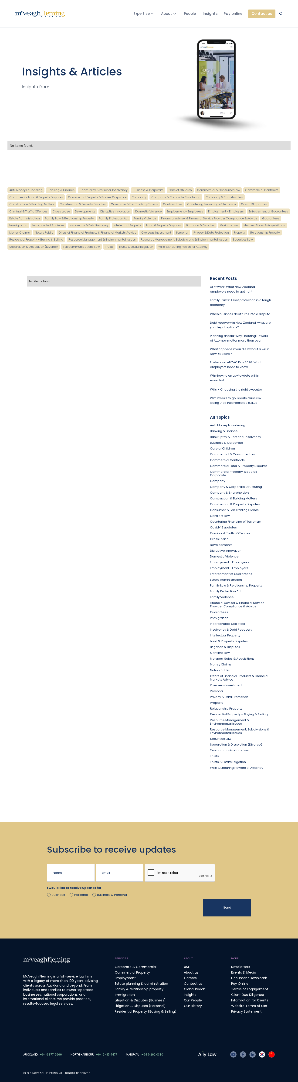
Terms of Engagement (249, 989)
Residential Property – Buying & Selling (239, 714)
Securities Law (220, 738)
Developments (221, 545)
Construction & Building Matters (233, 498)
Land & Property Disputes (229, 641)
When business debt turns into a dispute (240, 314)
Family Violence (222, 597)
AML (187, 967)
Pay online (233, 13)
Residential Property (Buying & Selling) (145, 1011)
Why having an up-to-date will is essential (234, 377)
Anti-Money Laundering (227, 425)
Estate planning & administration (141, 983)
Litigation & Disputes (225, 647)
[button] (144, 14)
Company (217, 481)
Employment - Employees (229, 562)
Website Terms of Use (249, 1006)
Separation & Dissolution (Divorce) (236, 744)
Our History (193, 1006)
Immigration (219, 618)
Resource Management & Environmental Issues (229, 721)
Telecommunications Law (229, 750)
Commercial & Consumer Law (232, 454)
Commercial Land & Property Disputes (239, 466)
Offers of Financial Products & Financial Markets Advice (239, 677)
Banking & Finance (224, 431)
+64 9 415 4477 (106, 1054)
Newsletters (240, 967)
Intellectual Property (225, 635)
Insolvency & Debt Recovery (231, 629)
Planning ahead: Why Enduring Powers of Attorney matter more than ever (239, 338)
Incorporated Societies (227, 624)
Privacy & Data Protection (229, 697)
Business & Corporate (226, 442)
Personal (217, 691)
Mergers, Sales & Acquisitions (232, 658)
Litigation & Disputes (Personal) (140, 1006)
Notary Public (220, 670)
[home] (40, 14)
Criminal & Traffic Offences (230, 533)
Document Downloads (249, 978)
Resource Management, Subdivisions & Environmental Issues (239, 731)
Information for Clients (249, 1000)
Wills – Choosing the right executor (236, 389)
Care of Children (222, 448)
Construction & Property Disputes (235, 504)
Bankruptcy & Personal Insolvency (235, 437)
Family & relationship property (139, 989)
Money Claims (220, 664)
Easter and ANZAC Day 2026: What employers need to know (235, 364)
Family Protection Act (225, 591)
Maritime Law (220, 653)
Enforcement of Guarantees (231, 574)
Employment (125, 978)
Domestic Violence (224, 556)
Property (216, 702)
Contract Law (220, 516)
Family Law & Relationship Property (236, 585)
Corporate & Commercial (135, 967)
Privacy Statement (246, 1011)
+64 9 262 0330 (152, 1054)
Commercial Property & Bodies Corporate (233, 473)
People (190, 13)
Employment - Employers (229, 568)
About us (191, 972)
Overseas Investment (226, 685)
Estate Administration (226, 579)
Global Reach (194, 989)
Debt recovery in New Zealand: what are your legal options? (240, 324)
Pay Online (239, 983)
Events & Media (243, 972)
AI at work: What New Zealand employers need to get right (232, 289)
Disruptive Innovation (225, 550)
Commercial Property (132, 972)
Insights (210, 13)
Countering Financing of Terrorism (235, 521)
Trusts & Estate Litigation (228, 762)
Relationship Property (226, 708)
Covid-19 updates (223, 527)
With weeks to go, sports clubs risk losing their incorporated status (235, 400)
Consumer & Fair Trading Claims (234, 510)
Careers (190, 978)
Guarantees (219, 612)
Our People (193, 1000)
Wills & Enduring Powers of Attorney (236, 767)
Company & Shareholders (230, 492)
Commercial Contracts (227, 460)
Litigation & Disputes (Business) (140, 1000)
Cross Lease (219, 539)
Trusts (214, 756)
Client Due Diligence (247, 994)
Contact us (193, 983)
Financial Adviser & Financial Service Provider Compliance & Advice (237, 604)
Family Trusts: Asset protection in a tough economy (240, 302)
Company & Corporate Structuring (236, 487)
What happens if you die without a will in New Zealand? (240, 351)
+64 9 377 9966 (51, 1054)
